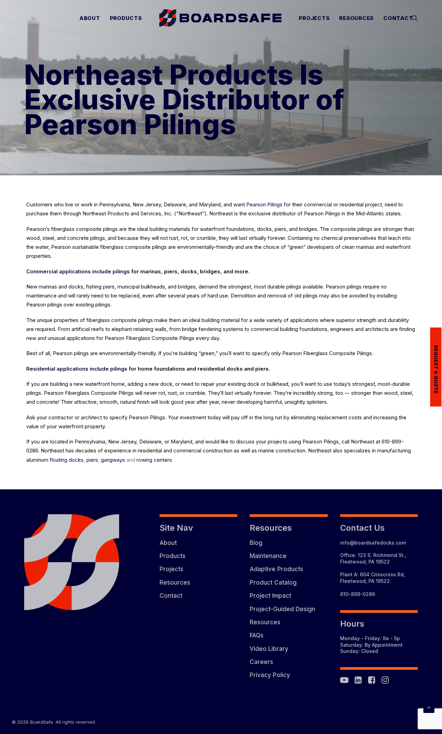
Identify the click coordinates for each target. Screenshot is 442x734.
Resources (356, 18)
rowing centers (154, 460)
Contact (398, 18)
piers (92, 460)
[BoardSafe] (220, 18)
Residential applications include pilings (76, 368)
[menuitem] (90, 18)
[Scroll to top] (428, 707)
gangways (113, 460)
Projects (314, 18)
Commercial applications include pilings (78, 271)
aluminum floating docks (55, 460)
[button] (415, 18)
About (89, 18)
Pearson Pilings (264, 204)
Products (126, 18)
